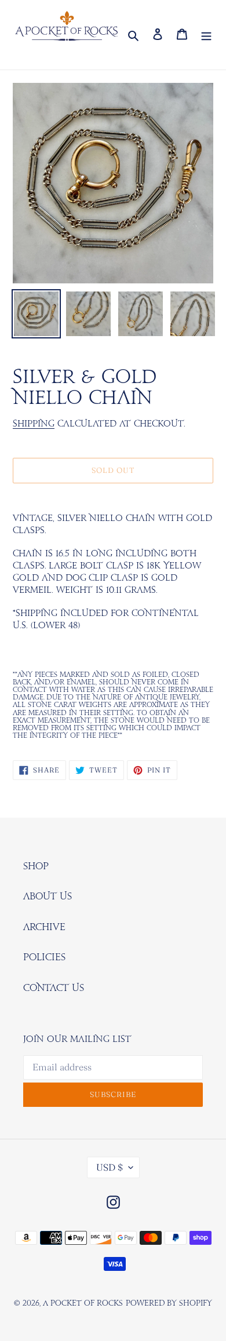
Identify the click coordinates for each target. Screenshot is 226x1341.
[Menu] (206, 35)
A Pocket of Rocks (83, 1303)
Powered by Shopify (169, 1303)
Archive (44, 927)
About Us (47, 896)
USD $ (109, 1167)
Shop (36, 866)
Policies (44, 957)
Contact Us (53, 988)
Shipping (33, 424)
